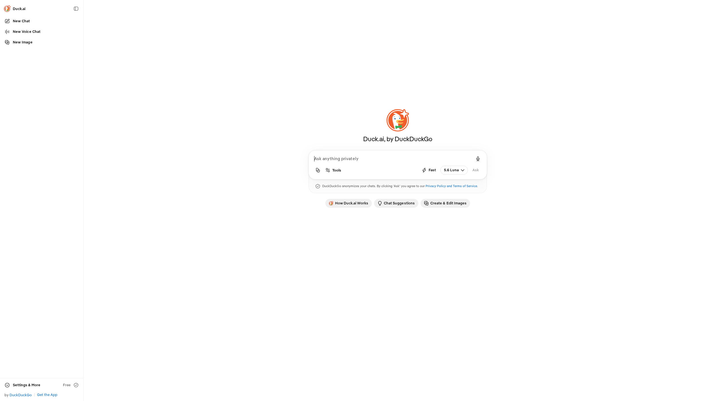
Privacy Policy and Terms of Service (451, 186)
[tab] (348, 203)
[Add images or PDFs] (317, 170)
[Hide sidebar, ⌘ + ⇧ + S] (76, 9)
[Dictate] (478, 159)
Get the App (47, 394)
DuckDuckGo (20, 395)
